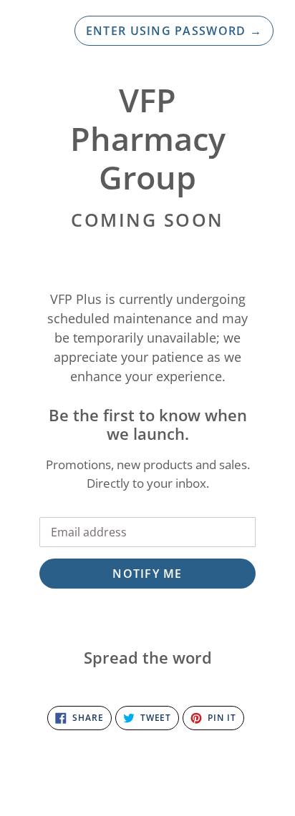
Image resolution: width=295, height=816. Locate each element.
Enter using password (174, 31)
